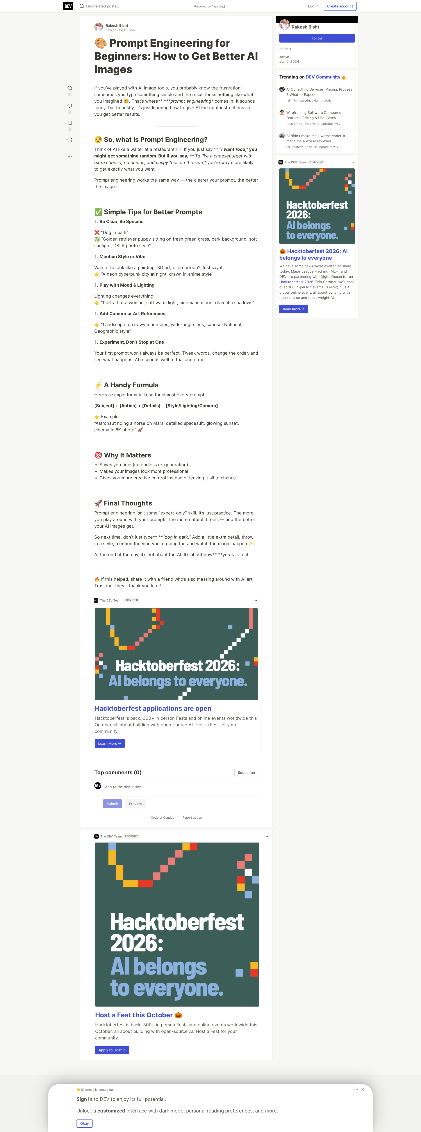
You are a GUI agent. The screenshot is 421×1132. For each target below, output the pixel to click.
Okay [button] (84, 1123)
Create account (340, 6)
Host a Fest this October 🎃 (138, 1015)
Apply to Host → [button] (112, 1050)
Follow (317, 38)
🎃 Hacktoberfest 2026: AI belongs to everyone (313, 254)
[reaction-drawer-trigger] (69, 91)
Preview (135, 804)
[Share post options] (69, 156)
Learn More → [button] (109, 743)
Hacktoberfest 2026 (296, 282)
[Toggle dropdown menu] (255, 600)
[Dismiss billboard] (363, 1089)
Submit (112, 804)
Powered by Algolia (207, 6)
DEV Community (323, 77)
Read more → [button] (294, 309)
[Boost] (70, 140)
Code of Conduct (163, 817)
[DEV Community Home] (68, 6)
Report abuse (192, 817)
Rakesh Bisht (117, 25)
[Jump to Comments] (70, 108)
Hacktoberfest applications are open (153, 708)
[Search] (81, 6)
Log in (313, 6)
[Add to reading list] (70, 125)
